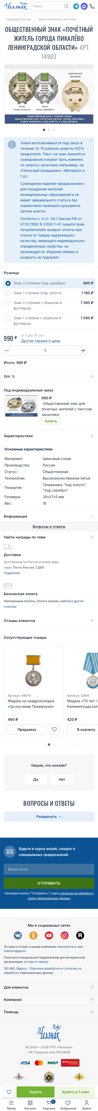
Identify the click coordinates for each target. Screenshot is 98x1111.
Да (35, 779)
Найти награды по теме (24, 537)
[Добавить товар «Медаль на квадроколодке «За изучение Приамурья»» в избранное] (54, 730)
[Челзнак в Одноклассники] (33, 936)
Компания (13, 999)
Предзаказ (27, 729)
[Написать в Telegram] (76, 6)
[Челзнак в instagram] (65, 936)
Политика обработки (45, 968)
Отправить (49, 883)
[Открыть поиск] (66, 6)
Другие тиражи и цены (40, 341)
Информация (15, 516)
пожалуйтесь (67, 946)
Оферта (22, 968)
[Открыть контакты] (92, 6)
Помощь (11, 1012)
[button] (47, 6)
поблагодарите (15, 951)
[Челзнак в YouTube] (49, 936)
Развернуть (47, 816)
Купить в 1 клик (75, 1092)
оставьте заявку (36, 962)
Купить (35, 1092)
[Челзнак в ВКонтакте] (18, 936)
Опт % (9, 376)
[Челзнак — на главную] (16, 6)
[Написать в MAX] (84, 6)
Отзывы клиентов (19, 620)
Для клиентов (16, 987)
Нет (62, 779)
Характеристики (18, 436)
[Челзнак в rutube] (80, 936)
